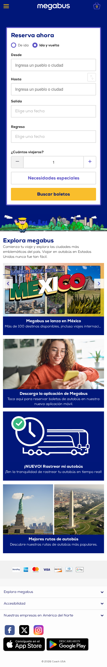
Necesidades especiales (53, 178)
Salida (16, 101)
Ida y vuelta (49, 45)
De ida (23, 45)
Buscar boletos (53, 194)
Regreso (18, 127)
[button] (8, 284)
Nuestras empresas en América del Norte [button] (38, 615)
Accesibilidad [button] (14, 603)
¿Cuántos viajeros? (27, 152)
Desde (16, 55)
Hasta (16, 79)
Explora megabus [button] (18, 592)
